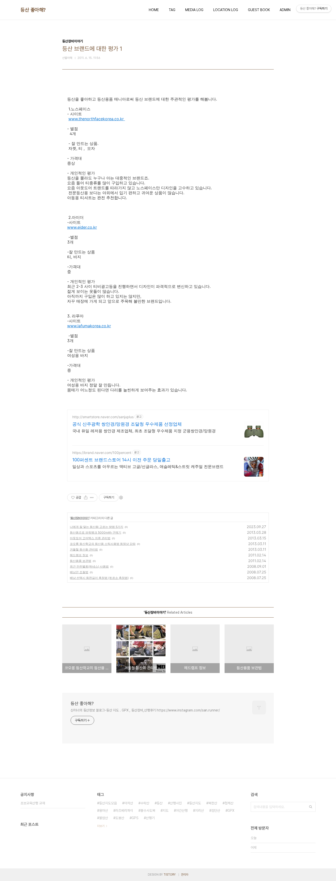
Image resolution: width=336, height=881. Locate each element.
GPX (231, 810)
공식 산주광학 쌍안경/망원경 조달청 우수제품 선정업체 (127, 424)
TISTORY (170, 874)
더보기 (101, 826)
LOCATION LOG (225, 10)
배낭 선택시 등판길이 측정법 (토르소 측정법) (99, 578)
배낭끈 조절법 (79, 572)
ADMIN (285, 10)
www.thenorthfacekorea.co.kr (96, 118)
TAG (172, 10)
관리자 (184, 874)
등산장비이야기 (79, 518)
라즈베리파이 (124, 810)
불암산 (103, 818)
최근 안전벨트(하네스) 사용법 (89, 566)
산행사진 (176, 803)
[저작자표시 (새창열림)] (121, 498)
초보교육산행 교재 (32, 803)
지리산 (199, 810)
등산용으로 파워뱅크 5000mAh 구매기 (95, 532)
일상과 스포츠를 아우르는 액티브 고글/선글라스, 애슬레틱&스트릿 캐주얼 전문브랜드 (148, 466)
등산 (160, 803)
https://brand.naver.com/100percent (101, 452)
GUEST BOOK (259, 10)
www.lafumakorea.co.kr (89, 325)
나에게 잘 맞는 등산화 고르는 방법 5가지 (96, 527)
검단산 (215, 810)
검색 (310, 807)
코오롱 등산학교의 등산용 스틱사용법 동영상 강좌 (103, 544)
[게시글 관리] (92, 497)
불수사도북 (147, 810)
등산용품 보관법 (80, 561)
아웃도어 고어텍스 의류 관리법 (90, 538)
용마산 (103, 810)
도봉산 (119, 818)
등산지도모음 (108, 803)
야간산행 (182, 810)
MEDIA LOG (194, 10)
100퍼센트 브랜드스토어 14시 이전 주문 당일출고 (121, 459)
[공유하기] (86, 497)
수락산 (144, 803)
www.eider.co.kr (82, 227)
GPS (135, 818)
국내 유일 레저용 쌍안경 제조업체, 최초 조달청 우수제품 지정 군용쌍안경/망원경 (144, 430)
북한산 (212, 803)
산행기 (150, 818)
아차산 (128, 803)
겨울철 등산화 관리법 (84, 549)
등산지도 (195, 803)
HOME (154, 10)
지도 (165, 810)
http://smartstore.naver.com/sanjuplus (103, 417)
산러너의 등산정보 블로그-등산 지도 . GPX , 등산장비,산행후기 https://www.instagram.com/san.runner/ (145, 710)
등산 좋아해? (33, 10)
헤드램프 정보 (79, 555)
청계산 (229, 803)
